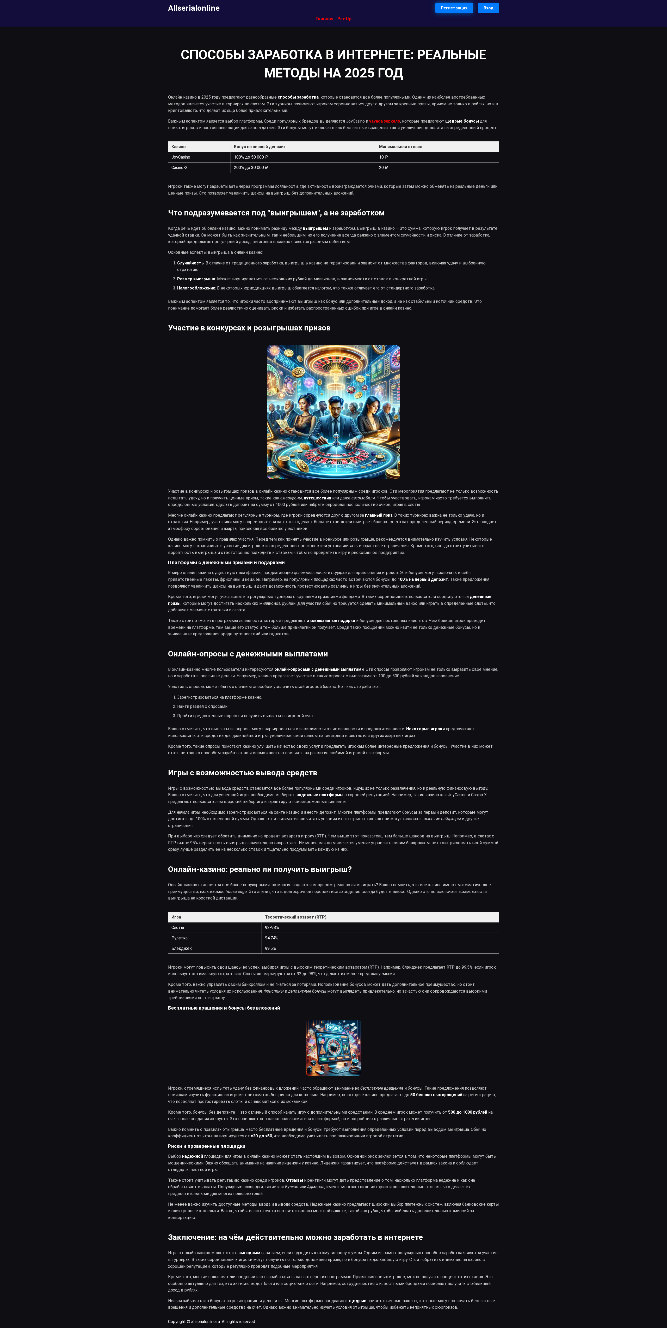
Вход (488, 7)
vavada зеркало (384, 121)
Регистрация (454, 7)
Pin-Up (344, 18)
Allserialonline (194, 8)
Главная (325, 18)
